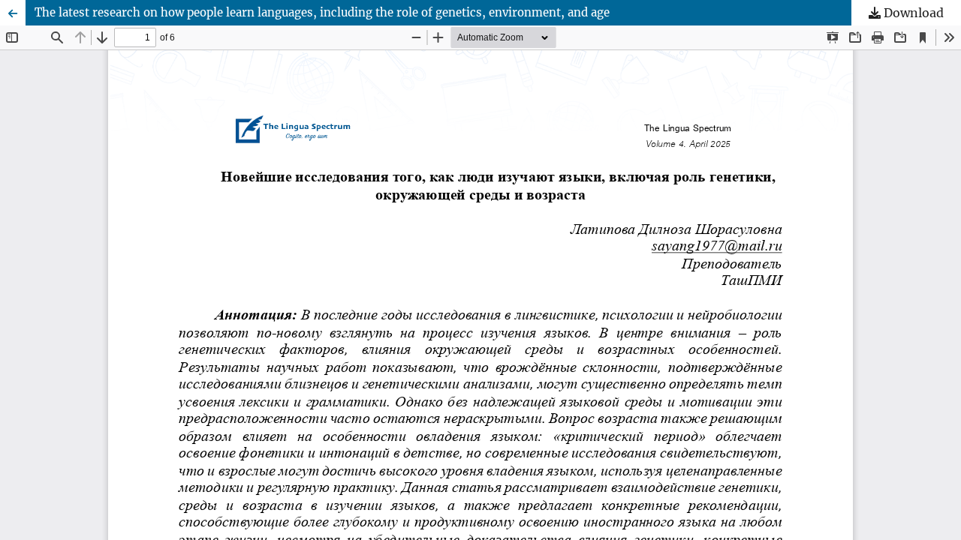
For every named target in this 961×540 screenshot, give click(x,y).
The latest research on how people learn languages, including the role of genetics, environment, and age (322, 12)
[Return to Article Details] (13, 13)
